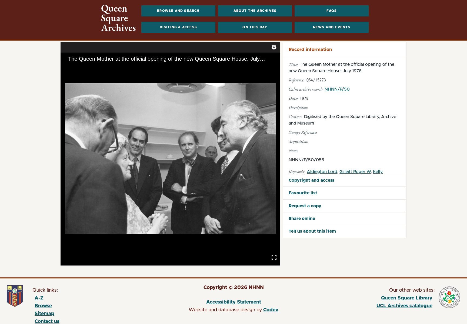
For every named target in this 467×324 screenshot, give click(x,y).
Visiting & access (178, 27)
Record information (310, 49)
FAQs (331, 10)
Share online (302, 218)
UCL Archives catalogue (373, 307)
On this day (254, 27)
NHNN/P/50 (337, 89)
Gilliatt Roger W (355, 172)
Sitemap (44, 313)
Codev (270, 310)
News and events (332, 27)
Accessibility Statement (233, 302)
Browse (43, 306)
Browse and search (178, 10)
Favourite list (303, 193)
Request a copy (305, 206)
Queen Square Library (373, 299)
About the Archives (255, 10)
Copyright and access (311, 180)
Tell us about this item (312, 231)
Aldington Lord (322, 172)
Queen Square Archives (118, 18)
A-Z (39, 298)
